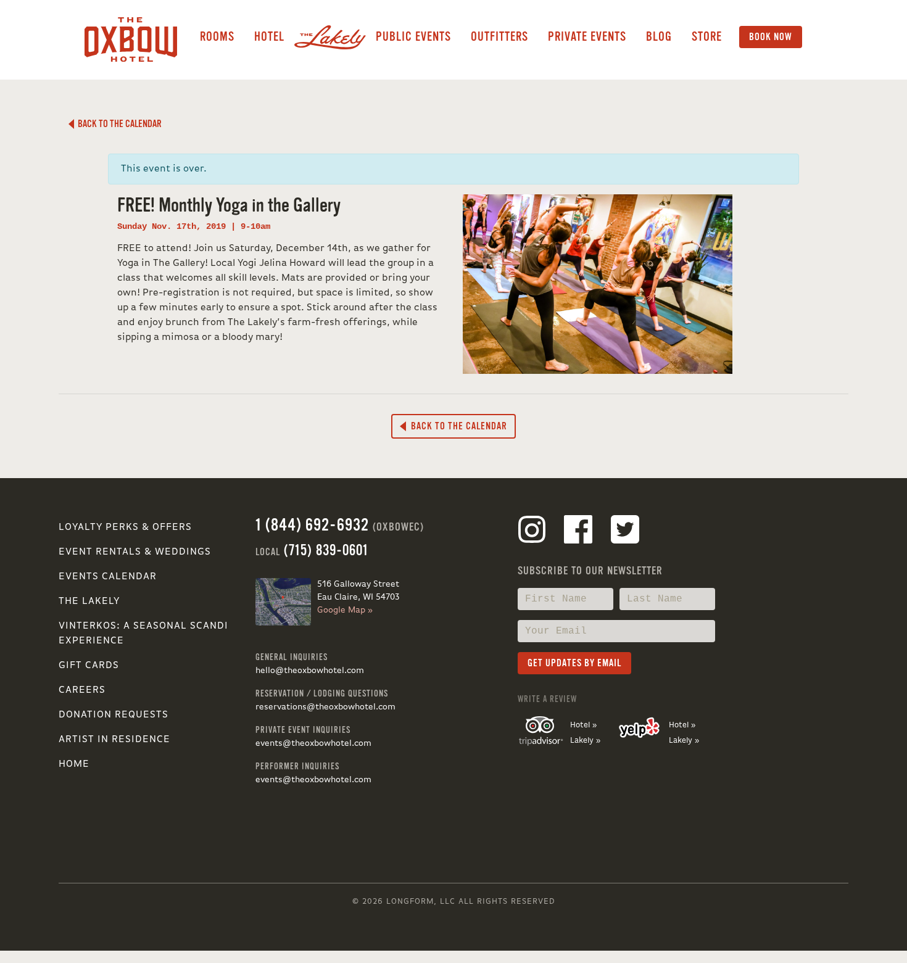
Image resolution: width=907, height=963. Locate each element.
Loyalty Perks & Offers (125, 527)
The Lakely (89, 601)
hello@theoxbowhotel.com (309, 670)
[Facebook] (578, 531)
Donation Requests (113, 715)
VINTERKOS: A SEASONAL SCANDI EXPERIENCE (143, 633)
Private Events (587, 37)
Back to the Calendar (118, 124)
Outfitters (499, 37)
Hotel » (583, 725)
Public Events (413, 37)
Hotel (269, 37)
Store (707, 37)
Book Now (770, 37)
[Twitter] (625, 531)
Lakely (330, 37)
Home (74, 764)
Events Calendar (108, 577)
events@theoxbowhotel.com (313, 743)
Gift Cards (89, 666)
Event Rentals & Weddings (135, 552)
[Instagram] (532, 531)
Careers (82, 690)
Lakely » (585, 741)
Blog (659, 37)
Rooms (217, 37)
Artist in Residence (114, 740)
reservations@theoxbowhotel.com (325, 707)
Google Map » (345, 610)
